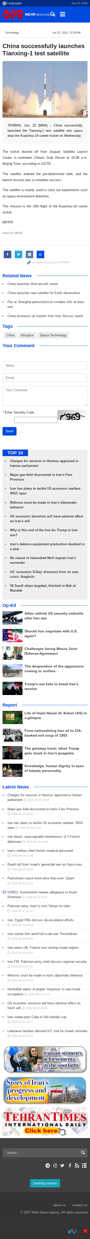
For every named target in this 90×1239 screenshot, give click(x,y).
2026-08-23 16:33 (37, 841)
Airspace (27, 335)
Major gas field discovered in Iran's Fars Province (43, 809)
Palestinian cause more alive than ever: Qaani (41, 878)
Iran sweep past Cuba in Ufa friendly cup (37, 1017)
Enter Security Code (18, 412)
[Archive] (84, 1165)
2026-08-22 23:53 (22, 980)
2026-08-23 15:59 (22, 855)
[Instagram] (55, 1165)
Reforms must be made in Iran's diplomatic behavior (45, 975)
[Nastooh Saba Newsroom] (70, 1231)
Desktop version (45, 1183)
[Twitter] (62, 1165)
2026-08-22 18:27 (22, 1035)
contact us (80, 1205)
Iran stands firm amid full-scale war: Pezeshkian (42, 934)
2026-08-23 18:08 (22, 813)
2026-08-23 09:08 (22, 938)
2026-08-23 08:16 (22, 952)
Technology (12, 32)
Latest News (15, 786)
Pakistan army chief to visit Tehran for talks (39, 906)
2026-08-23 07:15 (22, 966)
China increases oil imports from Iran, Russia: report (45, 316)
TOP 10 (15, 452)
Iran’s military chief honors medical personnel (40, 851)
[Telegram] (48, 1165)
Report (9, 705)
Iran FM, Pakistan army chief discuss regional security (47, 961)
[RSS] (77, 1165)
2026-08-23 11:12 (22, 910)
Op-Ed (9, 605)
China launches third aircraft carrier (33, 284)
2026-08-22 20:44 (36, 1008)
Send (9, 431)
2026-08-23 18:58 (38, 799)
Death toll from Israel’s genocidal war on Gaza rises (45, 864)
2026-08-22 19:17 (22, 1021)
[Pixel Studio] (83, 1231)
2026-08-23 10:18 (22, 924)
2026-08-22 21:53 (39, 994)
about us (60, 1205)
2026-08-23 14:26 (22, 869)
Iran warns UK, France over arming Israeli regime (43, 947)
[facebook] (69, 1165)
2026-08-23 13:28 (22, 883)
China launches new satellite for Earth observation (44, 293)
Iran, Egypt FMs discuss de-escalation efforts (41, 920)
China (10, 335)
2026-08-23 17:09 (30, 827)
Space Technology (53, 335)
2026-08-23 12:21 (37, 897)
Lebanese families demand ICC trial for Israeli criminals (48, 1031)
